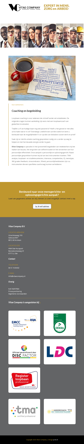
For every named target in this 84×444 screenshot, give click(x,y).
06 (9, 268)
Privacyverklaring (15, 291)
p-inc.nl (55, 440)
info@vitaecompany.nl (16, 276)
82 (18, 268)
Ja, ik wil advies (42, 206)
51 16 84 (13, 268)
